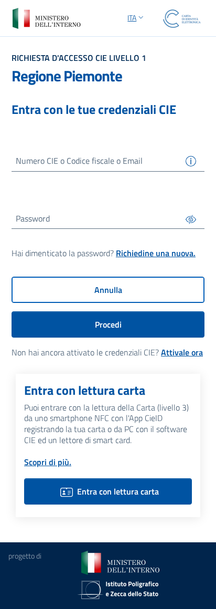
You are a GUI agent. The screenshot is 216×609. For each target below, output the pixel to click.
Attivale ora (182, 352)
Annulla (108, 290)
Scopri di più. (47, 462)
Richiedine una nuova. (156, 253)
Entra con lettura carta (118, 491)
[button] (136, 18)
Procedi (108, 324)
